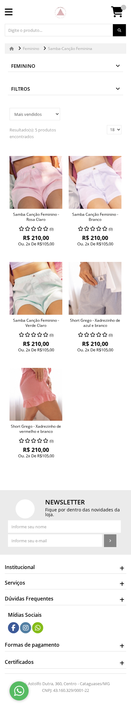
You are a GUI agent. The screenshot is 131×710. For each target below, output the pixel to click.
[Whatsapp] (38, 628)
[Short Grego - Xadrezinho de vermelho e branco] (36, 394)
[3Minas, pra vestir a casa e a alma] (60, 13)
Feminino (23, 66)
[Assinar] (110, 540)
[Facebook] (13, 628)
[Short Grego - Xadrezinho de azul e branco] (95, 288)
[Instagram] (26, 628)
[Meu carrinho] (120, 14)
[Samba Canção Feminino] (36, 182)
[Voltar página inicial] (12, 48)
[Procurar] (119, 30)
